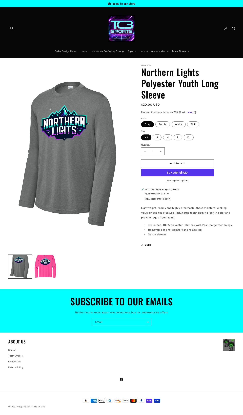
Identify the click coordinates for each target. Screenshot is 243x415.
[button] (12, 28)
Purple (162, 124)
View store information (157, 198)
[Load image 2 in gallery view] (45, 266)
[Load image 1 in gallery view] (20, 266)
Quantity (145, 145)
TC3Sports (21, 407)
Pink (193, 124)
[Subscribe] (147, 322)
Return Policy (15, 367)
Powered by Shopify (36, 407)
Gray (147, 124)
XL (188, 137)
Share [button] (148, 244)
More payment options (177, 180)
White (178, 124)
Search (12, 350)
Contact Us (14, 361)
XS (146, 137)
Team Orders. (15, 355)
